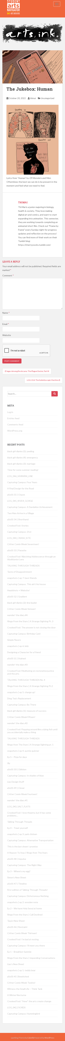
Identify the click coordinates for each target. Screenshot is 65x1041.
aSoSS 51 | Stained (16, 658)
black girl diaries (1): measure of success (26, 710)
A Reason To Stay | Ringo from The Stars (27, 852)
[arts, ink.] (13, 4)
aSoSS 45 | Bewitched (18, 976)
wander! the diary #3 (17, 664)
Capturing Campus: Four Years (22, 482)
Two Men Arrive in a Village (20, 513)
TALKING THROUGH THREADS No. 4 (26, 679)
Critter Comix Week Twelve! (21, 982)
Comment (8, 275)
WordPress (49, 1038)
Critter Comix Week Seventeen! (23, 544)
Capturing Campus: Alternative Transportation (30, 840)
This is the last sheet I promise (22, 846)
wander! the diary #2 (17, 723)
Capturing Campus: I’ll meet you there (26, 945)
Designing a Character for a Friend (24, 652)
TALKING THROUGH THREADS (23, 565)
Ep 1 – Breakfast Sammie (19, 951)
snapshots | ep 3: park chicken (22, 834)
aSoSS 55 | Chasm (16, 494)
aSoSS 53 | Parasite (16, 550)
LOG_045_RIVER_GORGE (20, 500)
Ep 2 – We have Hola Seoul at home (24, 908)
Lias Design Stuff (15, 781)
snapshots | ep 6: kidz (18, 646)
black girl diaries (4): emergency (22, 457)
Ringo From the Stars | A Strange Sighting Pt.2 (30, 686)
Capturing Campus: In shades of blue (25, 775)
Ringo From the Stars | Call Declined (24, 914)
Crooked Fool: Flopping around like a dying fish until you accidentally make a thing (32, 731)
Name (6, 312)
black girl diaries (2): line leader (22, 602)
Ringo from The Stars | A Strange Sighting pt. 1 (30, 744)
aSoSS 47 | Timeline (17, 883)
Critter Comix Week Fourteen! (22, 794)
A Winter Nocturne (16, 995)
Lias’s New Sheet (15, 964)
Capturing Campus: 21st (19, 531)
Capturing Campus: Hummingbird (23, 1013)
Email (5, 324)
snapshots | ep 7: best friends (22, 578)
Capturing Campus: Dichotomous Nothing (28, 896)
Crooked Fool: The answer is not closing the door (31, 627)
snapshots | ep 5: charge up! (21, 692)
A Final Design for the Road (20, 488)
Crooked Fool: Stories (18, 525)
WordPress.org (14, 430)
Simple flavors (14, 640)
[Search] (54, 393)
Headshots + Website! (18, 590)
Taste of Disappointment (19, 571)
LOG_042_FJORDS (16, 1007)
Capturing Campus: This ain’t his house (26, 584)
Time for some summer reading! (22, 470)
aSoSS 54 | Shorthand (18, 519)
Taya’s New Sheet (16, 920)
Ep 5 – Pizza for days (17, 757)
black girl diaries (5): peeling (20, 451)
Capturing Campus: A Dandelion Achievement (30, 507)
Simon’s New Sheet (16, 877)
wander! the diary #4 (17, 615)
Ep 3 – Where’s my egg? (18, 871)
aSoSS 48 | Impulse (16, 859)
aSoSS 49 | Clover (16, 788)
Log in (10, 412)
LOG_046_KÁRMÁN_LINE (20, 476)
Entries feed (13, 418)
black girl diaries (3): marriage (21, 463)
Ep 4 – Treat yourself (17, 828)
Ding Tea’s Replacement (19, 698)
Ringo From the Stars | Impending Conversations (31, 958)
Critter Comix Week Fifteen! (21, 717)
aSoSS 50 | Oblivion (16, 769)
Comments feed (15, 424)
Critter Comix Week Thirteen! (22, 933)
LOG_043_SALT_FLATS (18, 806)
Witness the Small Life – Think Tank (24, 989)
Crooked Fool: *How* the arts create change (29, 1001)
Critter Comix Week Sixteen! (21, 609)
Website (6, 335)
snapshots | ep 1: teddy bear (21, 970)
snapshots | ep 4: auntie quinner (23, 750)
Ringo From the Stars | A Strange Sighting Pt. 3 (30, 621)
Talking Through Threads (19, 821)
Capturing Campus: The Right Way (24, 865)
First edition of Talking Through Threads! (27, 889)
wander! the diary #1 (17, 800)
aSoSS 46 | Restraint (17, 927)
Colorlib (30, 1038)
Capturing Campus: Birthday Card (23, 633)
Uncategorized (47, 98)
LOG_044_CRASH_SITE (19, 538)
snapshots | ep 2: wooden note (22, 902)
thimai (33, 98)
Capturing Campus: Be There (21, 704)
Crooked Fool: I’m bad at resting (23, 939)
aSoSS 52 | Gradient (17, 596)
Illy (8, 763)
